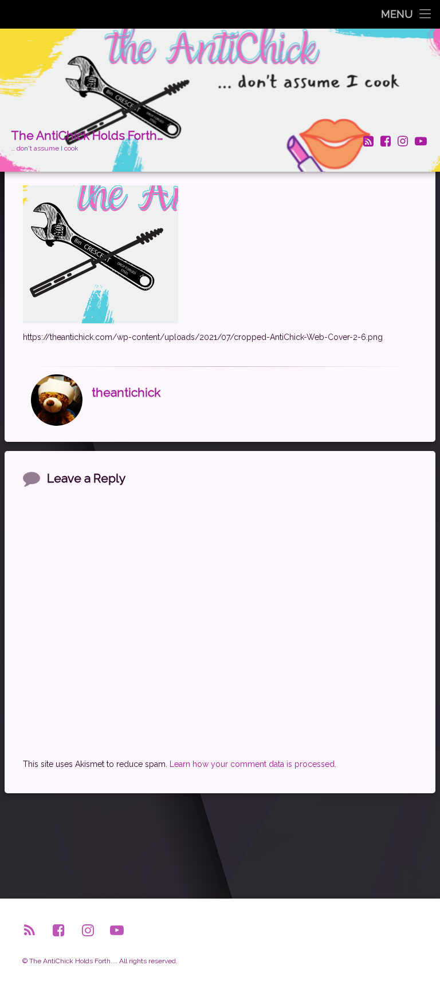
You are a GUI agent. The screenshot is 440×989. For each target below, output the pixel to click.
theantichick (126, 392)
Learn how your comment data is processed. (253, 764)
